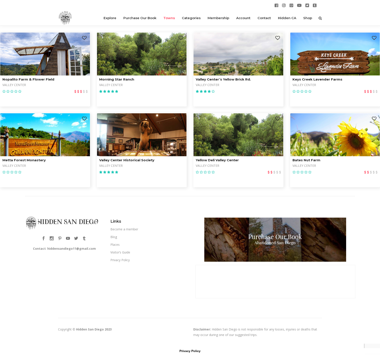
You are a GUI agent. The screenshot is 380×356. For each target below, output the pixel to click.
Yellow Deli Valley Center (217, 160)
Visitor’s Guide (120, 252)
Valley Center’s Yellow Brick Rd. (223, 79)
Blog (113, 237)
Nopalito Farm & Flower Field (28, 79)
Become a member (124, 229)
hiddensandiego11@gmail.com (71, 248)
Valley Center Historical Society (126, 160)
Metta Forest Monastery (24, 160)
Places (115, 244)
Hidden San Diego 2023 (94, 329)
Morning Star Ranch (116, 79)
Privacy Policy (120, 260)
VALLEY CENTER (14, 85)
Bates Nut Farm (306, 160)
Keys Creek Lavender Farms (317, 79)
